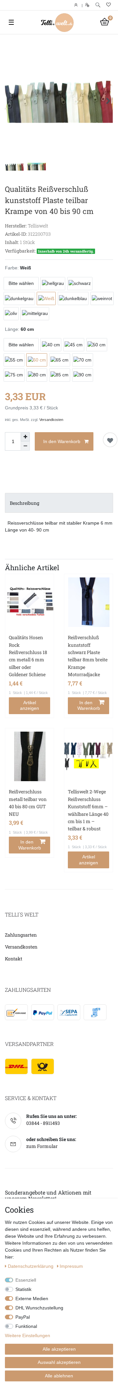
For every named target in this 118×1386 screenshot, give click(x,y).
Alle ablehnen (59, 1375)
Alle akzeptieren (59, 1349)
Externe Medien (31, 1298)
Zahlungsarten (21, 935)
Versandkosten (51, 420)
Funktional (26, 1326)
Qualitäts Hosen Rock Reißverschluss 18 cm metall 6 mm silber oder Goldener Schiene (28, 655)
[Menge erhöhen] (25, 436)
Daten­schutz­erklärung (31, 1266)
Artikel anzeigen (29, 705)
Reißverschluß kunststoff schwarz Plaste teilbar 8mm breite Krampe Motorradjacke (88, 655)
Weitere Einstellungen (27, 1335)
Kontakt (13, 958)
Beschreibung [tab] (24, 503)
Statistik (23, 1289)
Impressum (71, 1266)
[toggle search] (98, 5)
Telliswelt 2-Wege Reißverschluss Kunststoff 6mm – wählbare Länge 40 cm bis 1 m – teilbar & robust (88, 810)
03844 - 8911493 (43, 1123)
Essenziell (25, 1280)
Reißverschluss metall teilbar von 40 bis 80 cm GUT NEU (28, 802)
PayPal (22, 1317)
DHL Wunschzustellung (39, 1307)
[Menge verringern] (25, 446)
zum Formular (42, 1146)
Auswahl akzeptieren (59, 1362)
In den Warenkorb (61, 441)
